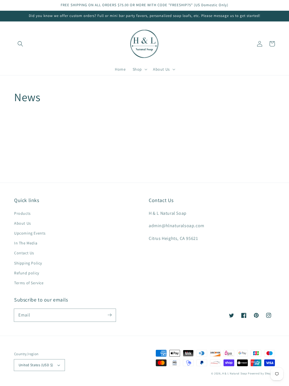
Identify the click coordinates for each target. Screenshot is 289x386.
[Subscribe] (109, 315)
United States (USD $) (36, 365)
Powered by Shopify (261, 373)
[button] (20, 44)
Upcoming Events (30, 233)
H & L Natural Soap (234, 373)
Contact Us (24, 252)
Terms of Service (29, 282)
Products (22, 213)
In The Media (25, 243)
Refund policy (26, 273)
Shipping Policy (28, 263)
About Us (22, 223)
